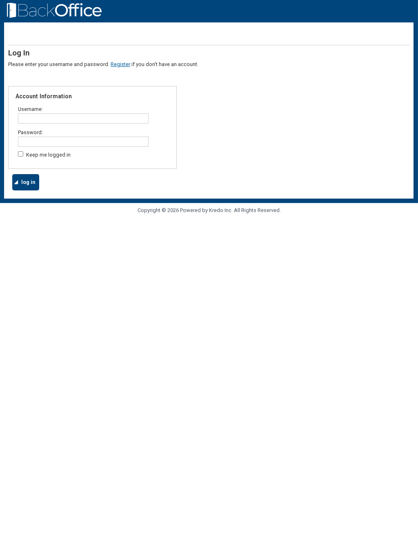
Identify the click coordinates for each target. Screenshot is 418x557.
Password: (31, 132)
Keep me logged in (48, 155)
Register (120, 64)
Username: (31, 109)
